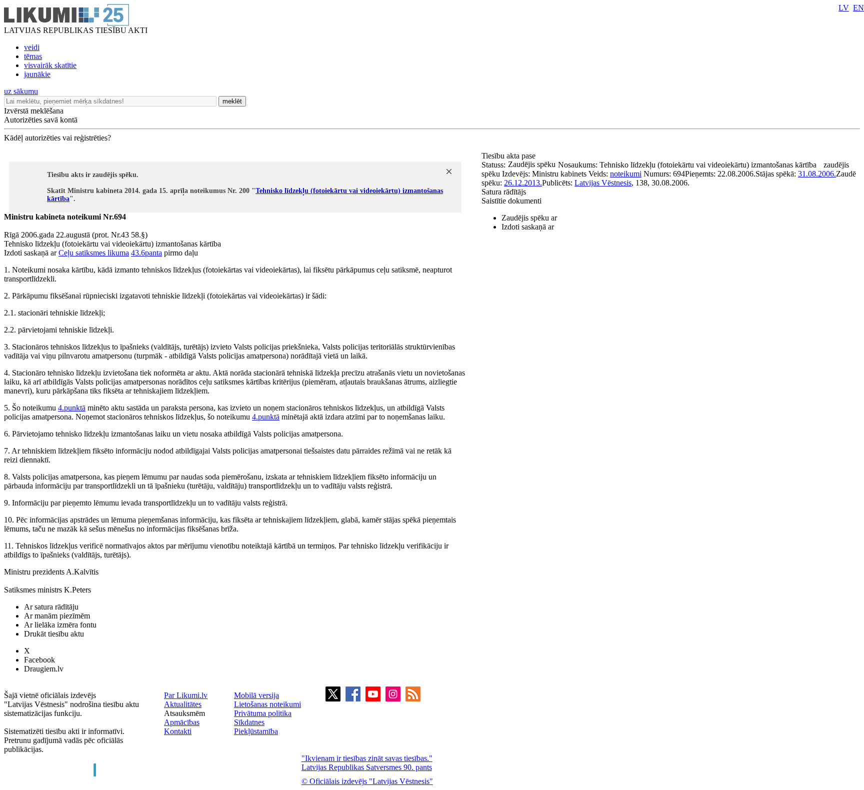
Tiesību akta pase (510, 156)
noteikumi (626, 174)
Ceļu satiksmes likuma (93, 252)
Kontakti (178, 731)
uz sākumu (21, 91)
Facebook (39, 660)
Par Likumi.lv (186, 695)
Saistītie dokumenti (512, 200)
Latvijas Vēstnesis (603, 182)
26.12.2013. (523, 182)
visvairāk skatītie (50, 65)
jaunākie (37, 74)
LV (843, 8)
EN (858, 8)
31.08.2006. (817, 174)
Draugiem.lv (44, 668)
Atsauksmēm (184, 713)
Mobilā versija (256, 695)
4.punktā (72, 408)
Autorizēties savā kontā (41, 120)
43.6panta (146, 252)
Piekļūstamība (256, 731)
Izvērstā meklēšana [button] (34, 110)
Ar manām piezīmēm (57, 616)
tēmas (33, 56)
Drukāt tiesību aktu (54, 634)
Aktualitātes (183, 704)
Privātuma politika (263, 713)
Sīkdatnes (249, 722)
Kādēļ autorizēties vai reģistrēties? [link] (57, 138)
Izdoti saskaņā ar (528, 226)
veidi (32, 47)
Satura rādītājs (504, 192)
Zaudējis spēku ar (529, 218)
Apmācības (182, 722)
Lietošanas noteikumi (267, 704)
